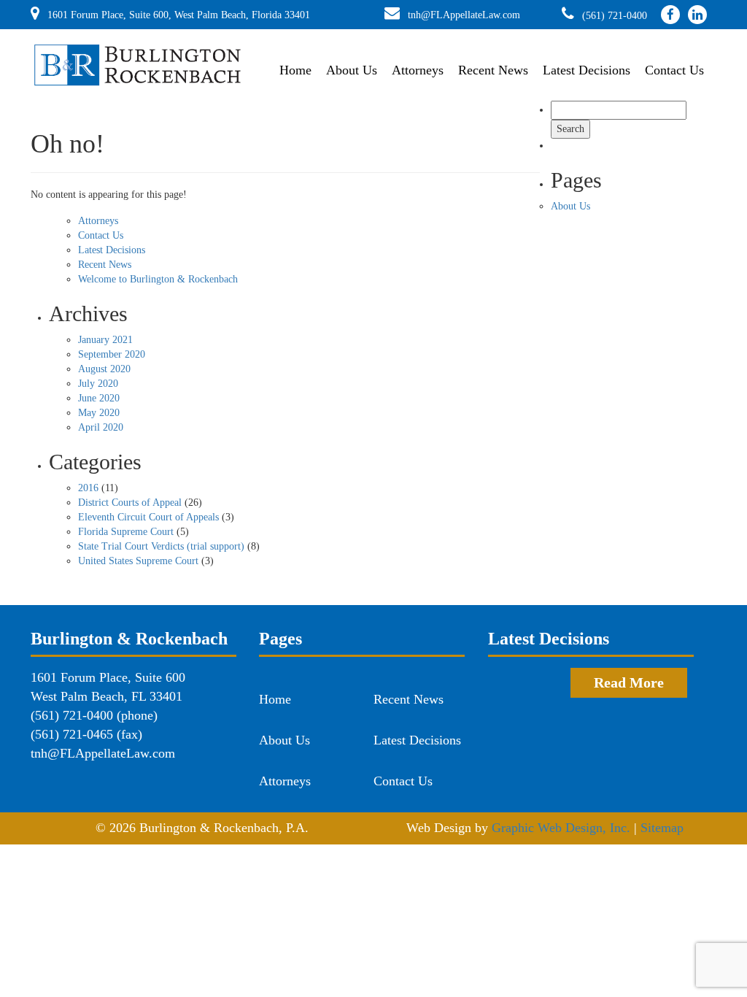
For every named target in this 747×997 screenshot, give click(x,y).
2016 (88, 487)
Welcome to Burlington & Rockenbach (158, 279)
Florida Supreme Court (126, 531)
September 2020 (111, 354)
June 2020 (99, 398)
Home (295, 70)
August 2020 (104, 368)
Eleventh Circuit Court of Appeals (148, 517)
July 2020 (98, 383)
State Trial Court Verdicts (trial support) (161, 546)
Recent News (493, 70)
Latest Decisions (586, 70)
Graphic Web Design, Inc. (561, 827)
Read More (629, 682)
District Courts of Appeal (130, 502)
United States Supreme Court (138, 560)
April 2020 (100, 427)
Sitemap (662, 827)
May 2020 (99, 412)
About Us (351, 70)
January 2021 (105, 339)
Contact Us (674, 70)
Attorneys (418, 70)
